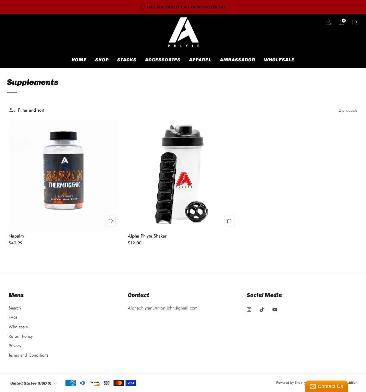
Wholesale (18, 327)
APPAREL (200, 60)
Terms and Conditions (28, 355)
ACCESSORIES (162, 60)
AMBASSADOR (237, 60)
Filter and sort (31, 110)
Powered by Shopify (291, 382)
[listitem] (183, 7)
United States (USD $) (30, 383)
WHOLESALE (279, 60)
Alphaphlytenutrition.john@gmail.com (163, 308)
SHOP (102, 60)
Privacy (15, 346)
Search (15, 308)
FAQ (13, 317)
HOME (79, 60)
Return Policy (21, 336)
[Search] (354, 22)
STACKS (126, 60)
